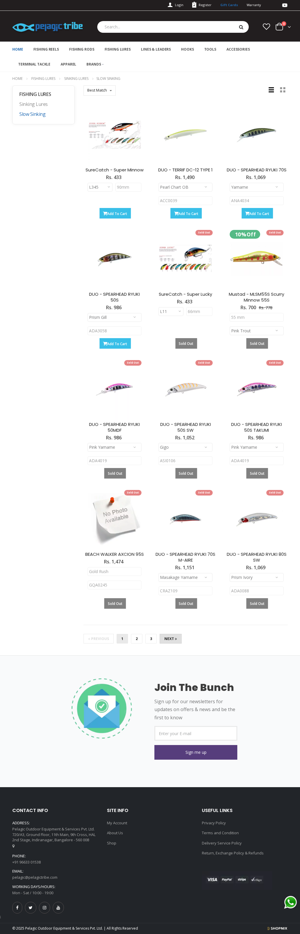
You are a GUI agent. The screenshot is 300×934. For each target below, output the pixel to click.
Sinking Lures (76, 78)
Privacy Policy (214, 822)
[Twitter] (30, 907)
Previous (99, 638)
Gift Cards (229, 5)
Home (17, 78)
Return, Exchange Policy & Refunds (233, 853)
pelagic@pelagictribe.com (34, 877)
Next (169, 638)
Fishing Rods (81, 49)
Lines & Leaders (156, 49)
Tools (210, 49)
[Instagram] (44, 907)
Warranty (254, 5)
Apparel (68, 64)
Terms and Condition (220, 832)
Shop (111, 843)
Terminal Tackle (34, 64)
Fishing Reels (46, 49)
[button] (195, 752)
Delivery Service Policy (222, 843)
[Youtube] (58, 907)
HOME (17, 49)
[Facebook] (17, 907)
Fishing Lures (118, 49)
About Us (115, 832)
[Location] (13, 846)
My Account (117, 822)
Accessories (238, 49)
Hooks (187, 49)
